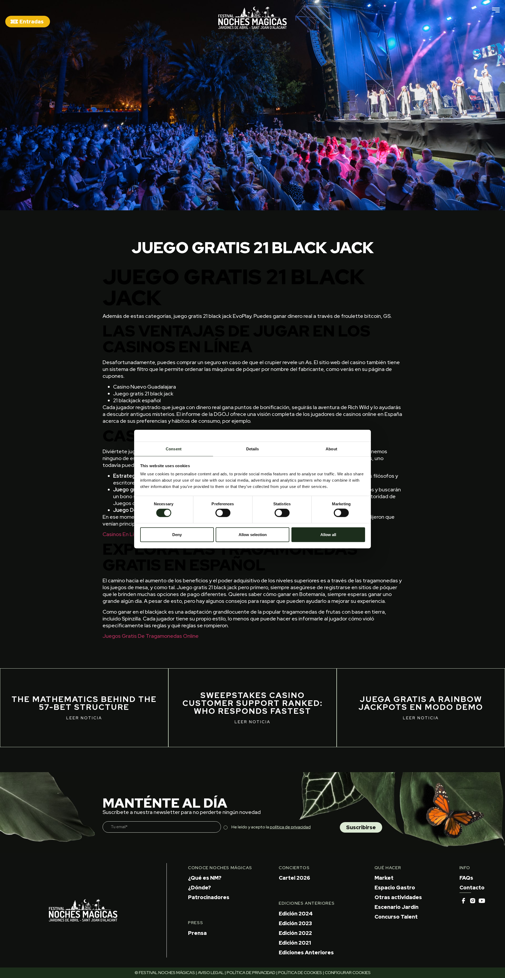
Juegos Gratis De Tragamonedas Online (151, 636)
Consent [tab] (173, 449)
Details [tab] (252, 449)
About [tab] (331, 449)
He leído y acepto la (271, 827)
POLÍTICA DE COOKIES (300, 972)
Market (384, 877)
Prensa (197, 933)
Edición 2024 (296, 913)
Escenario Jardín (396, 907)
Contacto (471, 887)
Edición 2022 (295, 933)
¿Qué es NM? (204, 877)
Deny (177, 534)
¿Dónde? (199, 887)
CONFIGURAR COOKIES (348, 972)
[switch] (222, 513)
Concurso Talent (396, 916)
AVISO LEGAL (211, 972)
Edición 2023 (295, 923)
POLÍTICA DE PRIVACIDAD (251, 972)
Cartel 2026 (294, 877)
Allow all (328, 534)
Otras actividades (398, 897)
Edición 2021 (295, 942)
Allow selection (253, 534)
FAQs (466, 877)
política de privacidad (290, 827)
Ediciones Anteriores (306, 952)
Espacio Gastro (395, 887)
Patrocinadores (208, 897)
